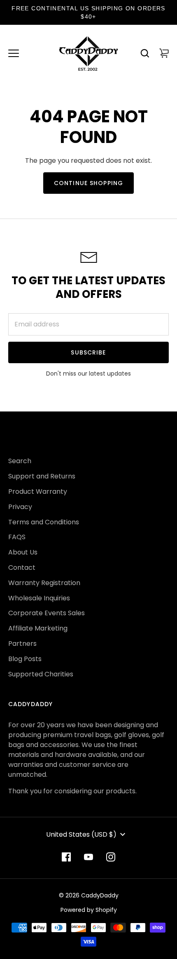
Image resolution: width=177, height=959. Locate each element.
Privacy (20, 507)
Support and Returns (41, 476)
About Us (22, 552)
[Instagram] (111, 857)
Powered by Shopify (89, 910)
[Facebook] (66, 857)
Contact (21, 567)
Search (19, 461)
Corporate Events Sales (46, 613)
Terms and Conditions (43, 522)
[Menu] (14, 53)
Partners (22, 643)
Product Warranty (37, 491)
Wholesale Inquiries (39, 598)
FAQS (17, 537)
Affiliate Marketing (38, 628)
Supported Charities (40, 674)
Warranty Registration (44, 583)
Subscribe (88, 352)
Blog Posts (25, 659)
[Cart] (164, 53)
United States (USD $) (81, 834)
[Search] (145, 53)
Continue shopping (88, 183)
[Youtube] (88, 857)
